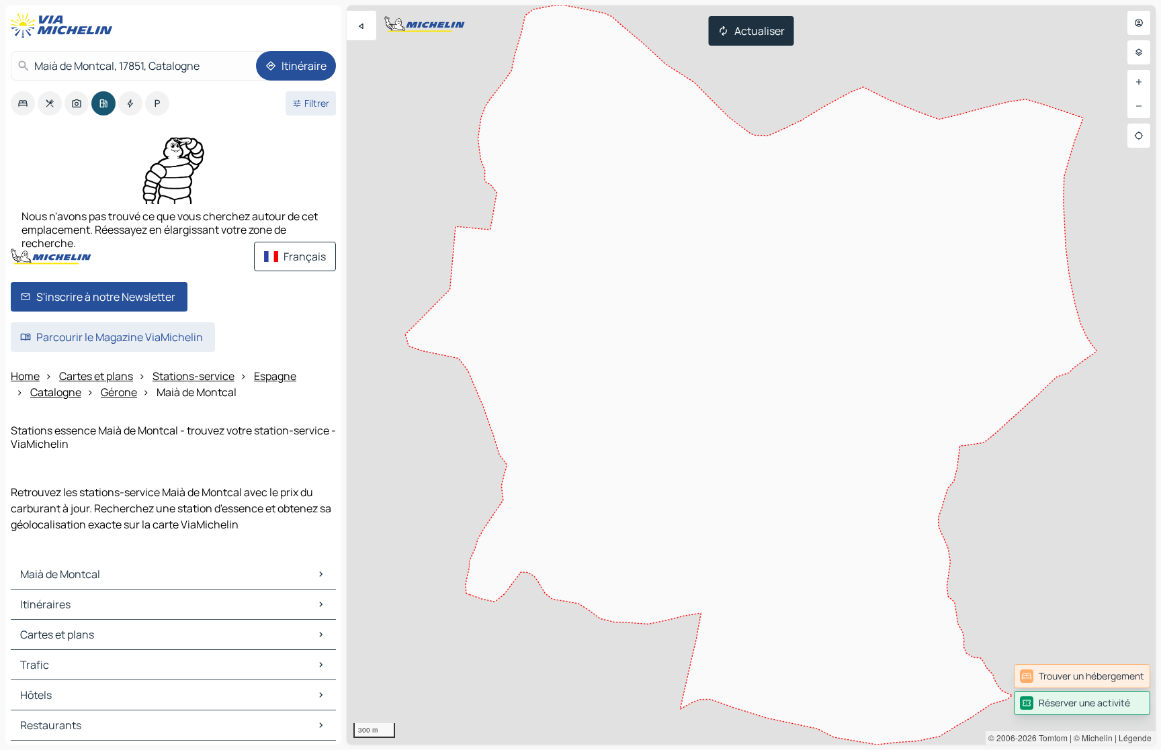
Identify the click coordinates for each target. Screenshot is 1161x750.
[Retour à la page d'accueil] (64, 25)
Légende (1135, 737)
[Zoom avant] (1138, 82)
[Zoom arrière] (1138, 106)
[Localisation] (1138, 136)
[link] (1082, 676)
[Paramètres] (1138, 52)
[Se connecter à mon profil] (1138, 23)
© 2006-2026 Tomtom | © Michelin (1050, 737)
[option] (23, 103)
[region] (751, 375)
